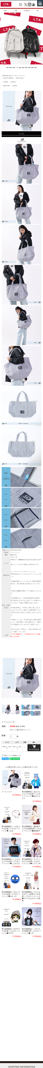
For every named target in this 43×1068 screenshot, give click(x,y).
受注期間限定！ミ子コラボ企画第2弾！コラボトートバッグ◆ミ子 (31, 931)
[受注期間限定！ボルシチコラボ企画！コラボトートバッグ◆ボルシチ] (11, 880)
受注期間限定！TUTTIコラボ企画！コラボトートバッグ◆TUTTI (11, 931)
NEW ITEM (6, 85)
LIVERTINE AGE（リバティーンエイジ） (13, 75)
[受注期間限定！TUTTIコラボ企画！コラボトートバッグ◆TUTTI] (11, 917)
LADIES (5, 82)
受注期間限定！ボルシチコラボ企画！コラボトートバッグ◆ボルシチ (11, 894)
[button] (7, 67)
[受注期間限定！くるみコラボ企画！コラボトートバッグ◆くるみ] (11, 814)
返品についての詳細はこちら (12, 755)
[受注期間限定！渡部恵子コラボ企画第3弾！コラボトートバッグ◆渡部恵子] (31, 814)
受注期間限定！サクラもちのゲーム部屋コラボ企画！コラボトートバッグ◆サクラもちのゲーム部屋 (31, 896)
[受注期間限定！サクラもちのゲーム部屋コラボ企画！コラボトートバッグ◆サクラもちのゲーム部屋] (31, 880)
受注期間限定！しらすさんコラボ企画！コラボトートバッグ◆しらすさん (11, 861)
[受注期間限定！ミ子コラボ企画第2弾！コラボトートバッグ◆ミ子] (31, 917)
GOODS (13, 82)
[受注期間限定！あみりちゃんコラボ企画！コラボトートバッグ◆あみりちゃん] (31, 780)
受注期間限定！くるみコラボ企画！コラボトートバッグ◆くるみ (11, 829)
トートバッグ (7, 792)
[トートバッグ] (11, 780)
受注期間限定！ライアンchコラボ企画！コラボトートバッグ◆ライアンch (31, 861)
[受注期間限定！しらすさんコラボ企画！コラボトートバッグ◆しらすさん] (11, 847)
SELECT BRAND (8, 78)
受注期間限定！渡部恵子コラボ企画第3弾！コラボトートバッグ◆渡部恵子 (31, 829)
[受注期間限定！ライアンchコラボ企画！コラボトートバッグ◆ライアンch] (31, 847)
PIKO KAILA (20, 78)
